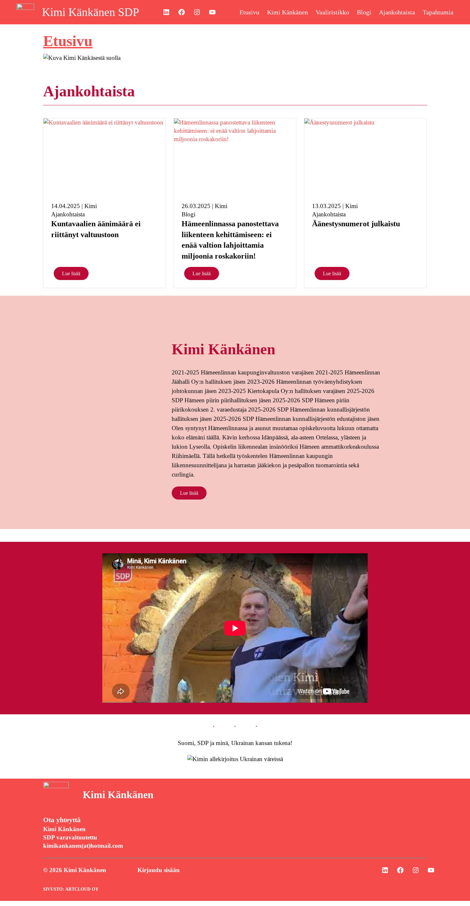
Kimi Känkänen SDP (90, 12)
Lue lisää (71, 273)
